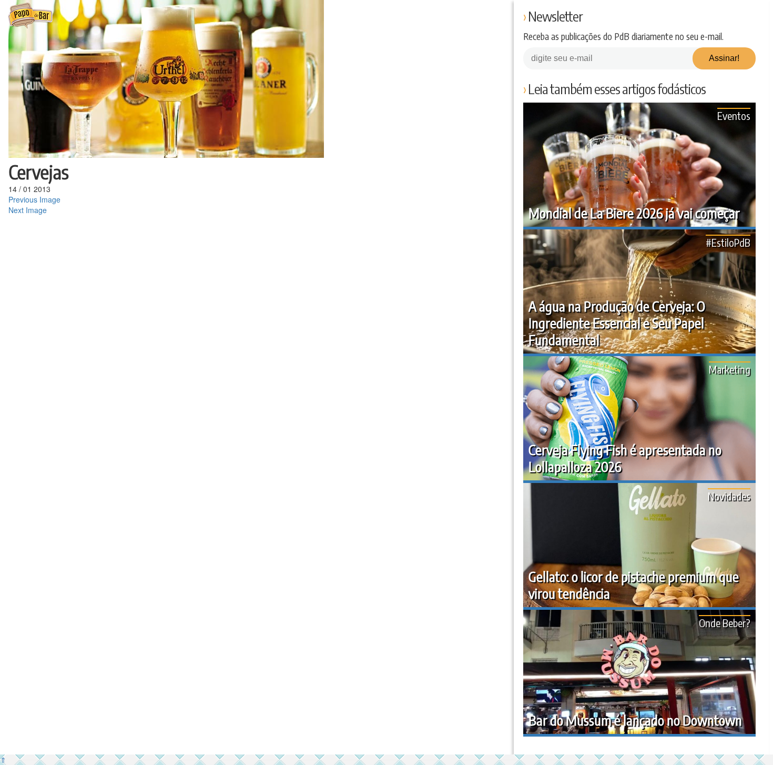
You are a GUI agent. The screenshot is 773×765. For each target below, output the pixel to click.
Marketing (729, 369)
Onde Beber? (724, 622)
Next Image (27, 210)
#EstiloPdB (728, 242)
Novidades (729, 495)
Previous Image (34, 199)
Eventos (733, 115)
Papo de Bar (30, 16)
